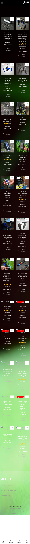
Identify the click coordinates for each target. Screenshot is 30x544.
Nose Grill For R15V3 (7, 307)
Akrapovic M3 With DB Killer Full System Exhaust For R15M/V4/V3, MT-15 (7, 36)
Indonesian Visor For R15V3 (7, 156)
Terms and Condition (15, 508)
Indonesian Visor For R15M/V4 (22, 119)
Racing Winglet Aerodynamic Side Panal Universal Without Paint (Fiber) (22, 405)
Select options (8, 91)
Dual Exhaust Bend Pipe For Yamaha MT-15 (7, 119)
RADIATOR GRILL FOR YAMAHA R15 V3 (7, 435)
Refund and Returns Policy (16, 511)
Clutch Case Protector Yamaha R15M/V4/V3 (7, 81)
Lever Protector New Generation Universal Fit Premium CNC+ (22, 194)
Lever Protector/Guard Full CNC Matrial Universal (7, 236)
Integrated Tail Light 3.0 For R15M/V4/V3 (22, 157)
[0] (23, 3)
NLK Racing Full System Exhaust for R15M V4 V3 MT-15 (22, 275)
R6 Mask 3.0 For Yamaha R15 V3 (7, 370)
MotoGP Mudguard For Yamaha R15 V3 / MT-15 (22, 236)
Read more (23, 317)
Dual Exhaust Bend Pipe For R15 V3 (22, 80)
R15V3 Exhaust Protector (7, 338)
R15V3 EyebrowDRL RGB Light (22, 338)
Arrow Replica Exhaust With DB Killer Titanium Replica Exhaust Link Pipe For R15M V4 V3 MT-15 (22, 37)
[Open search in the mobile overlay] (19, 541)
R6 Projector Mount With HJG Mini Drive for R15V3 (22, 374)
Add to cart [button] (8, 45)
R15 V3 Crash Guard (22, 307)
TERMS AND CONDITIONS (8, 485)
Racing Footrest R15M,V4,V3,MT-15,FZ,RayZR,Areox (7, 403)
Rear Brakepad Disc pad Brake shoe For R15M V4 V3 (22, 439)
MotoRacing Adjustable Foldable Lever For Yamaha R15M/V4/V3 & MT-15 (7, 277)
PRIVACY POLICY (5, 495)
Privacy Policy (16, 513)
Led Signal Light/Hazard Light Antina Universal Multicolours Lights (7, 196)
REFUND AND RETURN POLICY (9, 490)
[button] (12, 19)
